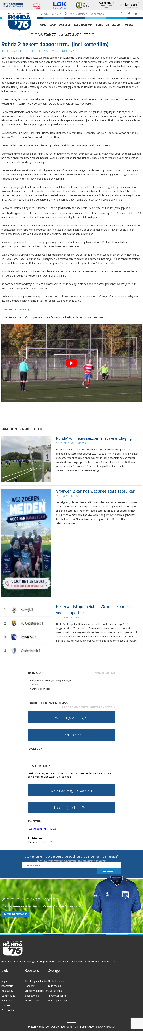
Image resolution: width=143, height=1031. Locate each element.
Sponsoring (46, 35)
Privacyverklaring (57, 995)
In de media (54, 986)
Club (52, 24)
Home (42, 24)
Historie (5, 1005)
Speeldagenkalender (36, 981)
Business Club (68, 35)
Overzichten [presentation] (105, 672)
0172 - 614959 (52, 13)
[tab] (36, 672)
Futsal (128, 24)
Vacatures (7, 1000)
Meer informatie (15, 914)
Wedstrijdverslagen (58, 1000)
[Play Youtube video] (71, 363)
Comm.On (72, 1026)
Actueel (65, 24)
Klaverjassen (32, 1000)
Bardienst (30, 986)
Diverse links (55, 990)
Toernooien (8, 1010)
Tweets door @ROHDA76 (42, 828)
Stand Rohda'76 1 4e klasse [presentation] (48, 703)
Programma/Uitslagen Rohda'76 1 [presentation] (88, 707)
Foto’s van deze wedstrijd (16, 309)
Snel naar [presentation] (35, 672)
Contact (34, 684)
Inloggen (110, 1026)
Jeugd (116, 24)
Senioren (102, 24)
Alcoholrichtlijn (56, 981)
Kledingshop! (83, 24)
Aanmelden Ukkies (40, 688)
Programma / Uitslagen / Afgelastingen (51, 680)
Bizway (99, 1026)
